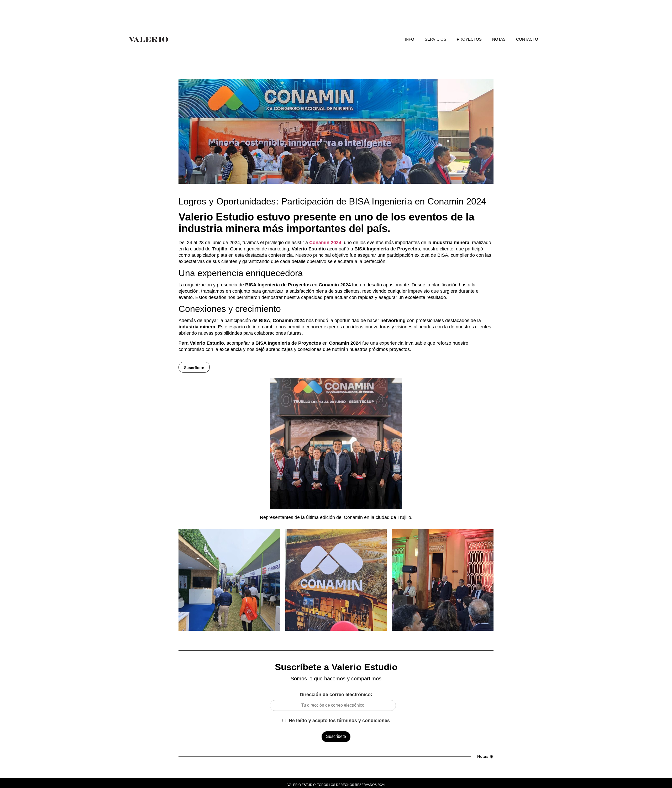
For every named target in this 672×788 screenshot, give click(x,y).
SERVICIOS (435, 39)
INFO (409, 39)
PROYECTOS (469, 39)
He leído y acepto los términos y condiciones (338, 720)
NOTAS (499, 39)
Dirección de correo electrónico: (336, 694)
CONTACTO (527, 39)
